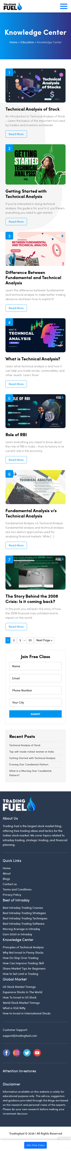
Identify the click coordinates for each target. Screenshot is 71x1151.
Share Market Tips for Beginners (24, 968)
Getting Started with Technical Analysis (26, 193)
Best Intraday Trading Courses (23, 907)
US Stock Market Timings (19, 987)
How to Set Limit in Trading (20, 974)
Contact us (10, 884)
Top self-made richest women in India (31, 751)
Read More (16, 134)
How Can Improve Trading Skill (23, 963)
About (7, 873)
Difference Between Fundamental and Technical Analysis (33, 277)
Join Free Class (35, 1145)
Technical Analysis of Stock (32, 109)
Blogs (6, 879)
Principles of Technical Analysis (23, 947)
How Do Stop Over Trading (20, 958)
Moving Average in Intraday (21, 929)
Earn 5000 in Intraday (17, 934)
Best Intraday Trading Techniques (25, 918)
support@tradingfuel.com (20, 1035)
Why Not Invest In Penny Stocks (23, 952)
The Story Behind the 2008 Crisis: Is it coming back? (31, 598)
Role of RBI (16, 434)
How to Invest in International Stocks (27, 1013)
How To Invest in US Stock (19, 997)
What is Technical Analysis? (32, 358)
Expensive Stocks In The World (22, 992)
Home (7, 868)
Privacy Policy (12, 894)
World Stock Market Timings (21, 1003)
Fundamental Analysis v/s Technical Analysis (31, 513)
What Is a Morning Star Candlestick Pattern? (30, 773)
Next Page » (44, 640)
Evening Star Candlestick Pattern (28, 764)
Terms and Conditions (17, 889)
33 (30, 640)
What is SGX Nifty (14, 1008)
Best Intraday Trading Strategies (24, 913)
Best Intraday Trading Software (23, 923)
